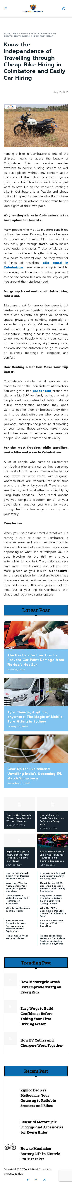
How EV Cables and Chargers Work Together (51, 923)
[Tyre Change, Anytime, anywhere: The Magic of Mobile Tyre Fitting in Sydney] (36, 692)
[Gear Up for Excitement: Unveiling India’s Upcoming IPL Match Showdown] (36, 749)
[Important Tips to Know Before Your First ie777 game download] (19, 840)
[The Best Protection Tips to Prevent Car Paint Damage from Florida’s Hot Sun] (36, 635)
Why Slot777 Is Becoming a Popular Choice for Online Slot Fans (53, 912)
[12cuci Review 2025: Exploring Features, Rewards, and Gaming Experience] (52, 840)
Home (7, 33)
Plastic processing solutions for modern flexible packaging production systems (52, 939)
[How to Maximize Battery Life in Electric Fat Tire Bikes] (10, 1146)
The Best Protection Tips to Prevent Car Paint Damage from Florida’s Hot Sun (35, 660)
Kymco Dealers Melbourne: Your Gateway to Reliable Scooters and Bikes (38, 1097)
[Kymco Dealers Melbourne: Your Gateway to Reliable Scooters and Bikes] (10, 1088)
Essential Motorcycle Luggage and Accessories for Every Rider (41, 1127)
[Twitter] (44, 1180)
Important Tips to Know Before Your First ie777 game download (17, 856)
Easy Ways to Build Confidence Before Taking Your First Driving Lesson (51, 899)
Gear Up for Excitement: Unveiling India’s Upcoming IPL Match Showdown (34, 773)
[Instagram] (36, 1180)
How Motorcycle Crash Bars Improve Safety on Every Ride (52, 819)
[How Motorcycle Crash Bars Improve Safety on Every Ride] (52, 804)
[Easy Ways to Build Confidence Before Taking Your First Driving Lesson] (10, 1006)
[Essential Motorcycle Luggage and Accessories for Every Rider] (10, 1120)
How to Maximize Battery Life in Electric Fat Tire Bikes (40, 1153)
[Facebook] (28, 1180)
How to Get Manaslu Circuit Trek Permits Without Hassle (19, 818)
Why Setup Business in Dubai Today (18, 909)
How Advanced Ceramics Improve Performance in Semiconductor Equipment (16, 926)
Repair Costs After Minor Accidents (17, 937)
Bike (15, 33)
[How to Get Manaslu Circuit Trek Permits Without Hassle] (19, 804)
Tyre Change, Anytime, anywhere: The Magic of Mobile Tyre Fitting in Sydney (35, 717)
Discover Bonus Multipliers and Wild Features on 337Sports (17, 899)
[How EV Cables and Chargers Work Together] (10, 1038)
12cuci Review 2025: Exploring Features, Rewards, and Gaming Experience (52, 856)
